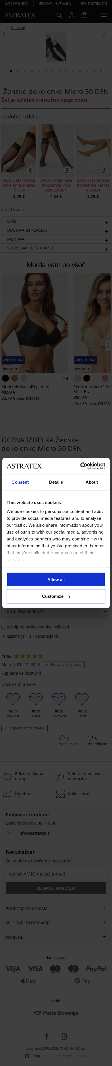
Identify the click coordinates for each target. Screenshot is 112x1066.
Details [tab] (56, 481)
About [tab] (92, 481)
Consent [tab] (20, 481)
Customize (52, 596)
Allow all (56, 579)
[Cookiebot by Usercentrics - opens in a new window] (80, 466)
